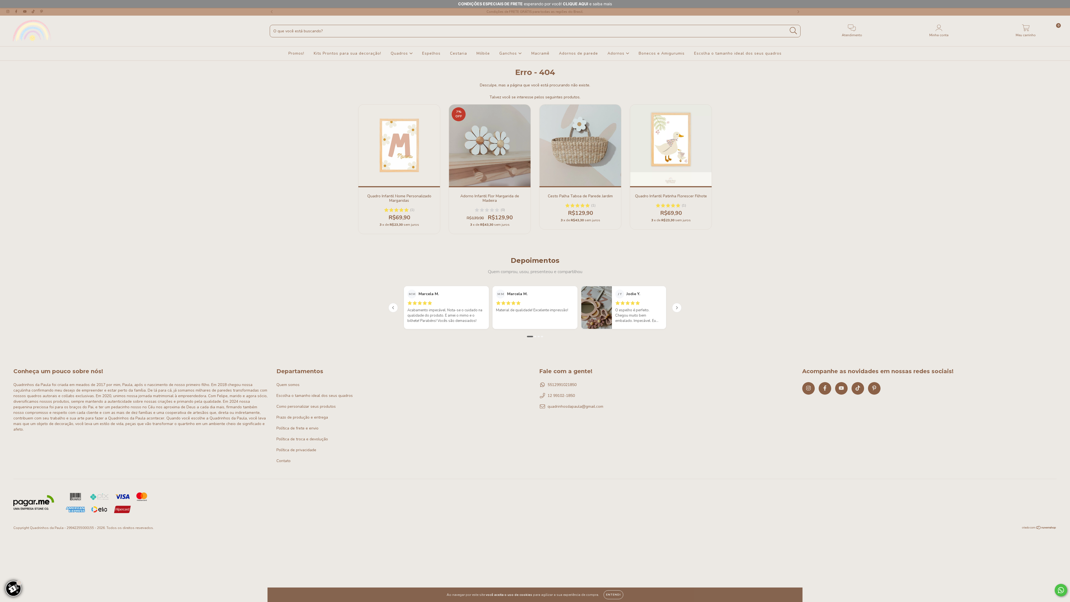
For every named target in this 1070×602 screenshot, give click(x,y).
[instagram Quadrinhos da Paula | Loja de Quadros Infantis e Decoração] (8, 11)
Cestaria (458, 53)
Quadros (400, 53)
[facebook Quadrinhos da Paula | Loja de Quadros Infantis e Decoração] (17, 11)
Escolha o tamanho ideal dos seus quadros (738, 53)
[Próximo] (677, 307)
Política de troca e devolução (302, 439)
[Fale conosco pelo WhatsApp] (1061, 590)
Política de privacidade (296, 450)
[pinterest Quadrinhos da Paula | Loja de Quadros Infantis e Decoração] (41, 11)
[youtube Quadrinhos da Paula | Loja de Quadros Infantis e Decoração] (25, 11)
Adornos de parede (578, 53)
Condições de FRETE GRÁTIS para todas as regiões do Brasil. (535, 11)
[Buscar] (793, 30)
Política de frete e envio (297, 428)
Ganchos (508, 53)
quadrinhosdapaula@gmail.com (575, 406)
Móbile (483, 53)
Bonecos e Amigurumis (662, 53)
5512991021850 (562, 384)
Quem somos (288, 384)
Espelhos (431, 53)
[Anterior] (393, 307)
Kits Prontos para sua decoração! (347, 53)
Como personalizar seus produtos (306, 406)
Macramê (540, 53)
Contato (283, 460)
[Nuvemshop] (1039, 528)
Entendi (613, 595)
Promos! (296, 53)
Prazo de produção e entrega (302, 417)
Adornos (616, 53)
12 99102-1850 (561, 395)
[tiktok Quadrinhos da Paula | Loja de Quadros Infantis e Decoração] (34, 11)
